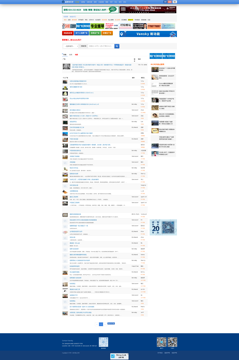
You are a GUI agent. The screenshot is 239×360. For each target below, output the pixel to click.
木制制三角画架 (75, 156)
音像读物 (143, 20)
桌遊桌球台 (73, 121)
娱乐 (120, 2)
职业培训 (104, 20)
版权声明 (167, 353)
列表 (64, 54)
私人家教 (111, 20)
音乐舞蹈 (124, 20)
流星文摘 (89, 2)
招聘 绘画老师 (74, 249)
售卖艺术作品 (74, 168)
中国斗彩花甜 (74, 139)
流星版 (83, 2)
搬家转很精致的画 (75, 214)
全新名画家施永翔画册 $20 (78, 81)
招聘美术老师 (74, 173)
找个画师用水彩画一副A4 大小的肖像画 (82, 306)
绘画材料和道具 (75, 266)
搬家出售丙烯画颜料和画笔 (78, 254)
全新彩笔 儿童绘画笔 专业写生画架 (80, 312)
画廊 (70, 54)
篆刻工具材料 (74, 197)
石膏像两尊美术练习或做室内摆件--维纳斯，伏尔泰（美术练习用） (90, 145)
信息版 (77, 2)
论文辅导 (98, 20)
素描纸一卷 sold (75, 243)
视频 (106, 2)
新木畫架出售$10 (75, 110)
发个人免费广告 (81, 33)
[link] (69, 26)
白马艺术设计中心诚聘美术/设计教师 (81, 133)
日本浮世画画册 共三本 (77, 127)
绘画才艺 (73, 16)
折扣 (124, 2)
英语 (65, 20)
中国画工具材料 (75, 202)
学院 (86, 20)
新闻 (95, 2)
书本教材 (137, 20)
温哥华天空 (69, 2)
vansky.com (76, 353)
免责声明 (174, 353)
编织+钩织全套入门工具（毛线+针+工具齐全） (84, 116)
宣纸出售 (72, 237)
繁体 (175, 2)
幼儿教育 (117, 20)
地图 (76, 54)
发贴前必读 (68, 33)
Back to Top (111, 323)
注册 (170, 2)
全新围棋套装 (74, 191)
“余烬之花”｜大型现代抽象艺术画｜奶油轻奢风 (84, 179)
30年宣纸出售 (74, 185)
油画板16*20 (73, 295)
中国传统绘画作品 (75, 150)
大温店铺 (101, 2)
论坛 (115, 2)
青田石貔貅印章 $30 (76, 87)
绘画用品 (72, 283)
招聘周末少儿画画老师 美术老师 (80, 260)
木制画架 (72, 162)
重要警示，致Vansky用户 (71, 40)
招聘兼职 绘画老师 (75, 278)
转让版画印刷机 (75, 272)
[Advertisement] (164, 187)
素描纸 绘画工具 (75, 289)
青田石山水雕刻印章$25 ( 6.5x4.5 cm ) (81, 92)
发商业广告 (95, 33)
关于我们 (160, 353)
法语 (69, 20)
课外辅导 (74, 20)
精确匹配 (83, 46)
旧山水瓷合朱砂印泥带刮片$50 (79, 98)
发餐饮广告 (107, 33)
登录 (165, 2)
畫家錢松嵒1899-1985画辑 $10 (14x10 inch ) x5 (84, 104)
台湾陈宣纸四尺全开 (76, 231)
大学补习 (91, 20)
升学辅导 (81, 20)
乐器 (149, 20)
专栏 (111, 2)
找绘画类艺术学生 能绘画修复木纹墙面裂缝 (83, 220)
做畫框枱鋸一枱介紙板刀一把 (79, 226)
